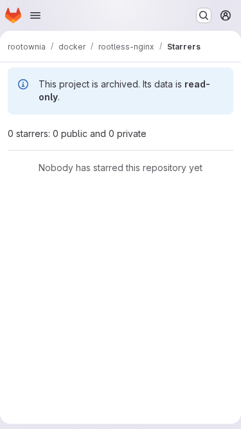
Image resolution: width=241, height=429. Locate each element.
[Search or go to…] (203, 15)
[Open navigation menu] (35, 15)
